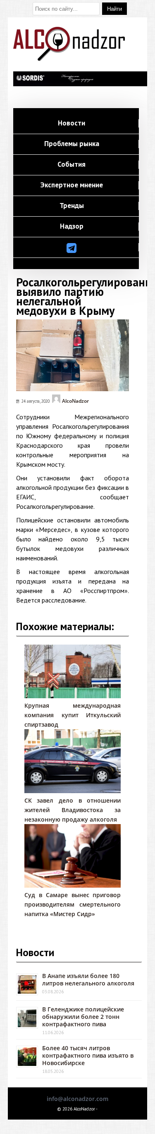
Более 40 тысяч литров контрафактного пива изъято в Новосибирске (88, 1055)
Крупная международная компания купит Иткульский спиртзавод (72, 715)
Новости (71, 123)
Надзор (71, 226)
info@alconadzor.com (77, 1099)
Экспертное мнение (72, 185)
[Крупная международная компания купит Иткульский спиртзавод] (72, 696)
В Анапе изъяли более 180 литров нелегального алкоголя (88, 979)
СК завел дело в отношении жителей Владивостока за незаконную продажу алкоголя (72, 809)
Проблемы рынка (71, 144)
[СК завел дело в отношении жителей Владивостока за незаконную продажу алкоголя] (72, 791)
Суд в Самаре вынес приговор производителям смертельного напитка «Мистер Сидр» (72, 904)
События (71, 165)
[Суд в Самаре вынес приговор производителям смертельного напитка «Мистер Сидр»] (72, 885)
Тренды (72, 206)
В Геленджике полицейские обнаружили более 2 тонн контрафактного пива (83, 1016)
